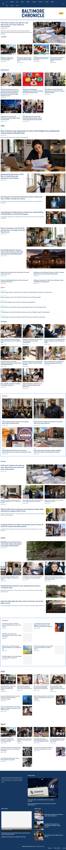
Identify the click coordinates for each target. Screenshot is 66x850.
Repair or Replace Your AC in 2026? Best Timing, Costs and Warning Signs (21, 297)
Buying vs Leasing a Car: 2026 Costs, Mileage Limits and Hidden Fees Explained (48, 281)
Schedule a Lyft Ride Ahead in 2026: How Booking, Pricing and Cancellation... (32, 341)
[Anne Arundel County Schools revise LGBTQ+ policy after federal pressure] (17, 412)
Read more (4, 36)
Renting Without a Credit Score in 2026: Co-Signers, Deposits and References (32, 385)
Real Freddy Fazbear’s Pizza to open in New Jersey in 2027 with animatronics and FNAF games (12, 252)
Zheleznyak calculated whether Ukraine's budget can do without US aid (11, 647)
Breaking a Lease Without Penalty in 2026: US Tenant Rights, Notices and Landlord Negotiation (49, 273)
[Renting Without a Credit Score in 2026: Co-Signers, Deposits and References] (33, 379)
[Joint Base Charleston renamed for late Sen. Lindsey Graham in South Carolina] (33, 356)
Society (46, 1)
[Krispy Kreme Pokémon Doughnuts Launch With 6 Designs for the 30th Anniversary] (33, 84)
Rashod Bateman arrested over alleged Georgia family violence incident (24, 740)
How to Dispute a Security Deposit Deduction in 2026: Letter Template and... (11, 341)
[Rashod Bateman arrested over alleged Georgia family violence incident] (24, 735)
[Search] (62, 3)
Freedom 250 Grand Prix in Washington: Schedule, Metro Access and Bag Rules (7, 58)
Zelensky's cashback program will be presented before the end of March (43, 647)
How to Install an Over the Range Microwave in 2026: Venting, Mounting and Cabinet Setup (57, 688)
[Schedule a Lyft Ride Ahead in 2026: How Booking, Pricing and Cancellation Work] (33, 334)
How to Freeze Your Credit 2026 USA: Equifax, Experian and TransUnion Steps (54, 341)
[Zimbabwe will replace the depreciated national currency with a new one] (27, 637)
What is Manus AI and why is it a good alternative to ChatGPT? (42, 796)
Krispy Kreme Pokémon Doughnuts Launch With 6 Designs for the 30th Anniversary (33, 91)
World (22, 1)
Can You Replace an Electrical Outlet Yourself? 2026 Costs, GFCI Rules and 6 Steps (23, 317)
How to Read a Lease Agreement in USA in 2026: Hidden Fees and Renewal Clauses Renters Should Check (24, 59)
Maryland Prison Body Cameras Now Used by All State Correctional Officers (48, 422)
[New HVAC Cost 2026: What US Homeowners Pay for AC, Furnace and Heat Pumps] (55, 84)
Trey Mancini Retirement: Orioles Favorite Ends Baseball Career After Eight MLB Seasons (41, 740)
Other (17, 5)
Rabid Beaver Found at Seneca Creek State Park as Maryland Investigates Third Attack (11, 544)
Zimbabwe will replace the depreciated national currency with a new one (11, 635)
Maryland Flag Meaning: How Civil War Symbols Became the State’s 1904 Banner (41, 58)
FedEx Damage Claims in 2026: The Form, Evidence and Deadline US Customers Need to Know (26, 292)
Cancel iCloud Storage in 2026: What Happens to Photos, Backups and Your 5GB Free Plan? (11, 708)
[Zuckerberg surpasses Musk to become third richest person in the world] (27, 627)
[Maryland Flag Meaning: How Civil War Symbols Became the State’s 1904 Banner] (41, 53)
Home (7, 1)
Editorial (50, 848)
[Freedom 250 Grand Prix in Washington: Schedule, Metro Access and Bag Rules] (8, 53)
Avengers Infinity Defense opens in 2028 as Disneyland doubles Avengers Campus (10, 697)
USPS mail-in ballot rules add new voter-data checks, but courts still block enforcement (15, 24)
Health (52, 1)
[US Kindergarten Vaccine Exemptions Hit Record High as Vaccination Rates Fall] (33, 571)
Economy (34, 1)
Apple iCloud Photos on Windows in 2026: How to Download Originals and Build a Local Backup (57, 59)
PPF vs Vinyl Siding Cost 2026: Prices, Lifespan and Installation (18, 302)
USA (17, 1)
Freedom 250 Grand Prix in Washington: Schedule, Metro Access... (52, 825)
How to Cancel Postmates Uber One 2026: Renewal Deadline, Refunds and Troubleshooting (41, 687)
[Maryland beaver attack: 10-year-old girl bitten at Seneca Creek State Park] (55, 591)
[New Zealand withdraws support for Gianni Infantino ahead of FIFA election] (57, 735)
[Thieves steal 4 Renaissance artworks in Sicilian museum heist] (55, 494)
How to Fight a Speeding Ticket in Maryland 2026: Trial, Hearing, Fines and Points (33, 501)
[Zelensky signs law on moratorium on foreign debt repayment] (27, 660)
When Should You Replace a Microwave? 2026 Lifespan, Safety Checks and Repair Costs (24, 687)
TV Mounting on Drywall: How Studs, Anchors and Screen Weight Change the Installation (25, 312)
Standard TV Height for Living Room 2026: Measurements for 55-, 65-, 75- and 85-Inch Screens (11, 501)
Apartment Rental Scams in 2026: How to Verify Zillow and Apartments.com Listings (12, 176)
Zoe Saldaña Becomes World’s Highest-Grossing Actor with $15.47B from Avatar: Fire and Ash (43, 625)
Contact (61, 13)
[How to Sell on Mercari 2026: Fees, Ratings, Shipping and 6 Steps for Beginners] (54, 356)
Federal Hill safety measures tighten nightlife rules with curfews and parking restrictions (47, 451)
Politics (27, 1)
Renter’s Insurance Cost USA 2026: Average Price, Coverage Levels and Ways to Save (13, 230)
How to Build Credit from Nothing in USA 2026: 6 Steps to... (10, 384)
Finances (40, 1)
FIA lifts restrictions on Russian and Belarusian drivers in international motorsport (10, 749)
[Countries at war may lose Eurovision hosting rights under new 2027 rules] (11, 111)
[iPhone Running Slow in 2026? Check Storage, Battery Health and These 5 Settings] (60, 700)
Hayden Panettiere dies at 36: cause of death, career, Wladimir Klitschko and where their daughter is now (55, 578)
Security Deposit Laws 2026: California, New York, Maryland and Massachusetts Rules (11, 363)
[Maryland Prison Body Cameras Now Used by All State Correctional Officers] (49, 412)
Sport (12, 5)
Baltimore (12, 1)
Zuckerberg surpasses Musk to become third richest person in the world (11, 625)
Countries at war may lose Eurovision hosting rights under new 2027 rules (10, 118)
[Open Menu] (3, 3)
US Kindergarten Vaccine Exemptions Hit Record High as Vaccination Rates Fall (32, 577)
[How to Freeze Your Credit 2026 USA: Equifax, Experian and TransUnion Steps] (54, 334)
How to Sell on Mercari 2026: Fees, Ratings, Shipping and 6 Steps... (54, 362)
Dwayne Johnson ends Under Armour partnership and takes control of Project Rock (23, 307)
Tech (7, 5)
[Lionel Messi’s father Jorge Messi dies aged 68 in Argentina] (27, 762)
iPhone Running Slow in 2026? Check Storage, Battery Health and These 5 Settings (44, 697)
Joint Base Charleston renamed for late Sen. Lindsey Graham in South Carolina (32, 363)
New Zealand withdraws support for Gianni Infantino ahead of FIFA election (57, 740)
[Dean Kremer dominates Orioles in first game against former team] (60, 751)
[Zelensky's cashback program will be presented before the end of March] (59, 649)
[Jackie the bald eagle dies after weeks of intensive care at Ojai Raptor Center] (55, 606)
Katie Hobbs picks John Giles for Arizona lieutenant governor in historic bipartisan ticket (16, 451)
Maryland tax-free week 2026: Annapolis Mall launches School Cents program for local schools (32, 118)
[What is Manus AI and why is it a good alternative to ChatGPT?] (43, 788)
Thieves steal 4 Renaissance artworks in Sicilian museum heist (54, 501)
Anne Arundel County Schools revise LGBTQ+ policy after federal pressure (15, 422)
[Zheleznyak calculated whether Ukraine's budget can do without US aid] (27, 649)
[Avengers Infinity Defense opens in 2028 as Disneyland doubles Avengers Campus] (27, 700)
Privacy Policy (57, 848)
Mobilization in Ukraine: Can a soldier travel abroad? (13, 836)
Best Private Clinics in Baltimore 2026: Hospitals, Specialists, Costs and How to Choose (10, 578)
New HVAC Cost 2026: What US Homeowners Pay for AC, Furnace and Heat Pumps (54, 91)
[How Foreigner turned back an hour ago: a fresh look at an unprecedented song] (16, 821)
